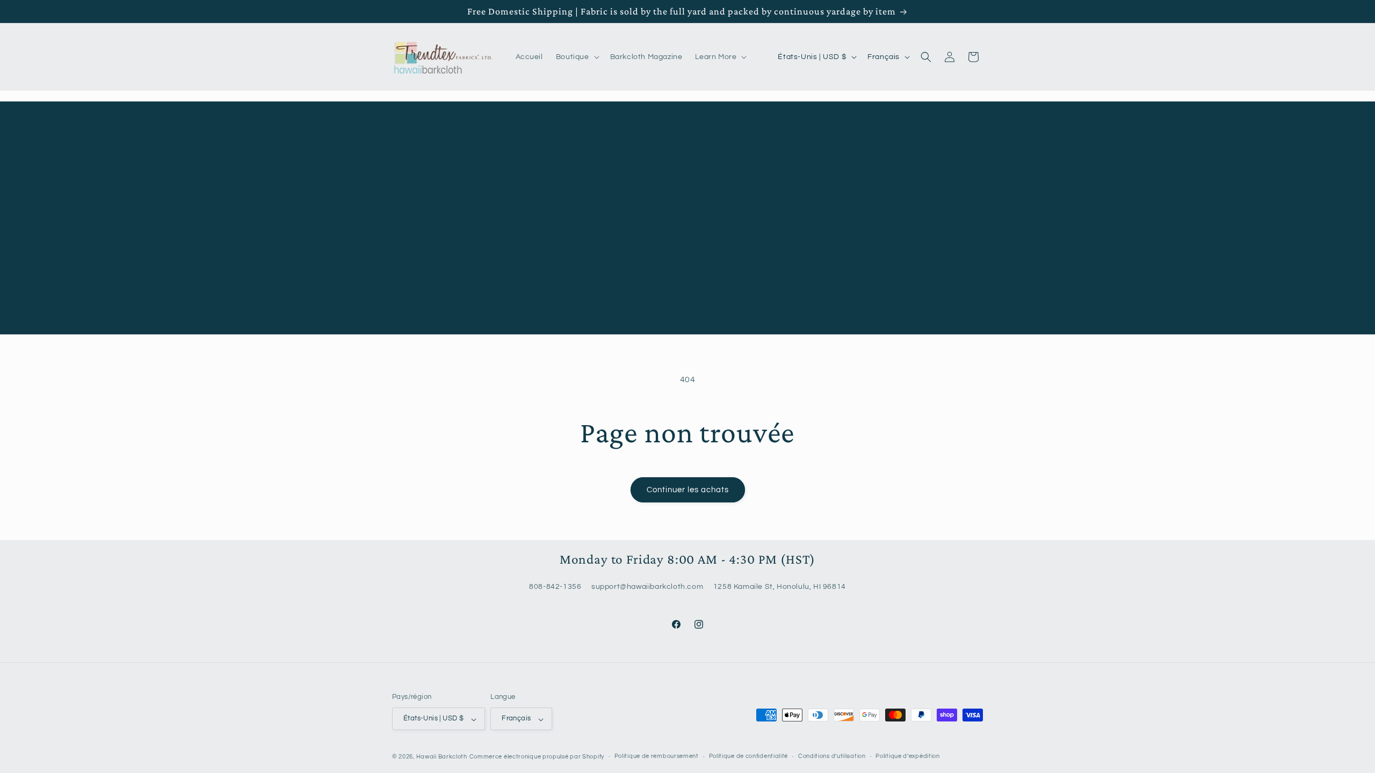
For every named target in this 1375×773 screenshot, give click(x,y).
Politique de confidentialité (748, 756)
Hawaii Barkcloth (441, 757)
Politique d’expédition (907, 756)
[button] (576, 57)
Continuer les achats (688, 490)
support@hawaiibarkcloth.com (647, 587)
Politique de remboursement (656, 756)
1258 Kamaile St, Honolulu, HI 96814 (779, 587)
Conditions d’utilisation (832, 756)
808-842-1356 (555, 587)
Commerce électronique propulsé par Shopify (536, 757)
